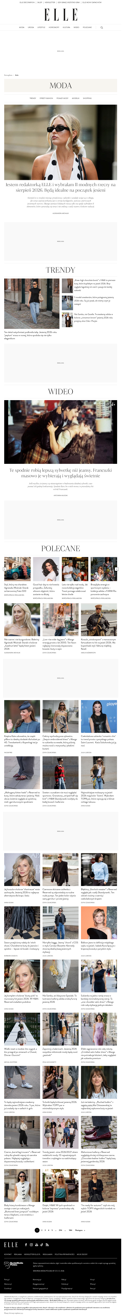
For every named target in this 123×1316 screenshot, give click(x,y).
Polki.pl (64, 1279)
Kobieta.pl (65, 1284)
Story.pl (92, 1288)
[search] (102, 27)
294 (60, 1230)
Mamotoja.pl (37, 1279)
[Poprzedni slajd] (5, 569)
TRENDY (33, 98)
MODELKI (75, 98)
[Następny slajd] (116, 569)
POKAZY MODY (62, 98)
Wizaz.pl (92, 1284)
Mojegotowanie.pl (38, 1284)
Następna (79, 1230)
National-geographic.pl (40, 1288)
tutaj (21, 1313)
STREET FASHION (46, 98)
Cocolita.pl (7, 1288)
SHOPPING (87, 98)
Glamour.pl (8, 1284)
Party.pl (6, 1279)
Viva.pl (92, 1279)
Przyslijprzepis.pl (67, 1288)
